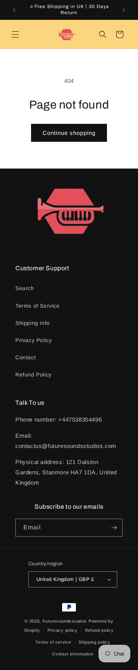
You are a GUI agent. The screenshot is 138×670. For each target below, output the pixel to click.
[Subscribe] (113, 528)
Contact (25, 357)
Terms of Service (37, 306)
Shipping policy (94, 642)
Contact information (72, 654)
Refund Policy (33, 375)
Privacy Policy (33, 340)
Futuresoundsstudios (65, 621)
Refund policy (99, 630)
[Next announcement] (123, 10)
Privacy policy (62, 630)
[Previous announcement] (14, 10)
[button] (15, 34)
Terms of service (53, 642)
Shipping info (32, 323)
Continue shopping (69, 133)
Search (24, 288)
